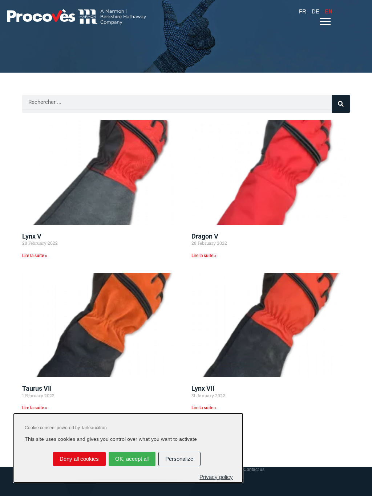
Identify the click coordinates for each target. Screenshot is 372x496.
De (315, 11)
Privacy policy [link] (216, 477)
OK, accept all (132, 459)
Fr (302, 11)
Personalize (179, 459)
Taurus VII (37, 388)
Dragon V (204, 236)
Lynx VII (202, 388)
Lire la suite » (34, 255)
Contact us (253, 469)
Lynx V (31, 236)
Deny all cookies (79, 459)
